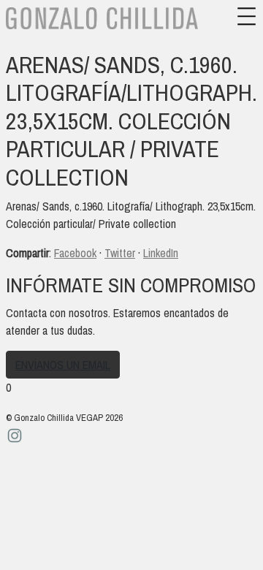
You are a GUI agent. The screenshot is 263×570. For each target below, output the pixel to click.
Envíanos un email (62, 365)
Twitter (119, 253)
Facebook (75, 253)
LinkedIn (160, 253)
